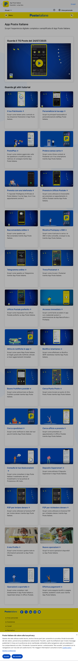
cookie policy (66, 648)
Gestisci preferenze (9, 651)
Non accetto (17, 656)
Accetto (6, 656)
